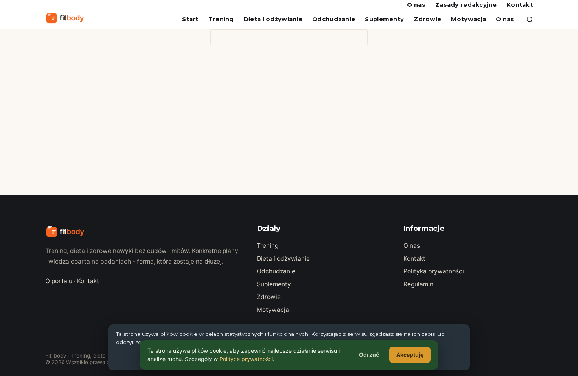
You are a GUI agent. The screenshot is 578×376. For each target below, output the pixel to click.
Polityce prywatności (246, 359)
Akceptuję (409, 354)
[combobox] (281, 37)
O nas (416, 4)
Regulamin (418, 284)
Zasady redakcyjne (466, 4)
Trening (221, 19)
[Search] (530, 19)
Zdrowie (427, 19)
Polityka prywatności (433, 271)
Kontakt (519, 4)
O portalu (58, 281)
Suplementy (384, 19)
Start (190, 19)
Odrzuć (369, 354)
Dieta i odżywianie (273, 19)
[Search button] (359, 37)
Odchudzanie (333, 19)
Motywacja (468, 19)
